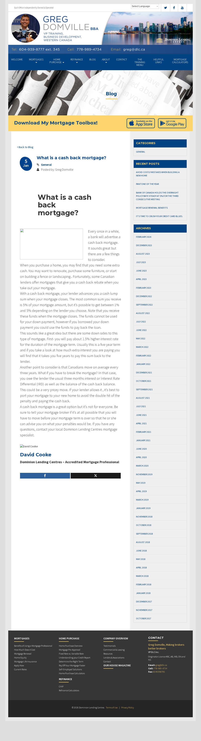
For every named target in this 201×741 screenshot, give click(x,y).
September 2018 (144, 533)
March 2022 (142, 346)
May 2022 (140, 338)
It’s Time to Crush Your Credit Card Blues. (159, 216)
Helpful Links (158, 61)
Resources (107, 653)
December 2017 (144, 601)
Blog (92, 59)
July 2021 (141, 406)
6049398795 (159, 671)
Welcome (17, 59)
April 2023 (141, 279)
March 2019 (142, 499)
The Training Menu (139, 62)
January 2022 (143, 364)
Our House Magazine (117, 665)
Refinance (76, 59)
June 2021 (141, 414)
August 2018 (143, 542)
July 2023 (141, 262)
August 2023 (143, 253)
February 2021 (143, 431)
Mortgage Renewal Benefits (152, 207)
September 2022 (144, 304)
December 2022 (144, 296)
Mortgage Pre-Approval (69, 649)
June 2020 (141, 448)
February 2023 (143, 287)
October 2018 (143, 525)
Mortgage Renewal (22, 653)
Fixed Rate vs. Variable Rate (71, 653)
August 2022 (143, 313)
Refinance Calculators (69, 690)
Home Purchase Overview (70, 645)
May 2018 (140, 559)
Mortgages (36, 59)
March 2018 (142, 575)
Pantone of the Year (147, 183)
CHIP (61, 686)
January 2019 (143, 508)
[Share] (45, 476)
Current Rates (20, 669)
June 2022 (141, 330)
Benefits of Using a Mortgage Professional (33, 645)
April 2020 (141, 457)
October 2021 (143, 380)
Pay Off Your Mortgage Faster (72, 665)
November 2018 (144, 516)
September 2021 (144, 389)
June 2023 (141, 270)
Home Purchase (55, 61)
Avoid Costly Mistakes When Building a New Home (158, 174)
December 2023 (144, 245)
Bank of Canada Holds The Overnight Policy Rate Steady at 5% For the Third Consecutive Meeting (157, 196)
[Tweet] (96, 476)
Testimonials (109, 645)
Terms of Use (112, 707)
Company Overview (115, 638)
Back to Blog (25, 147)
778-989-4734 (160, 668)
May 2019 (140, 482)
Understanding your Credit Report (74, 657)
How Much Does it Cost (24, 649)
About (106, 59)
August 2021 (143, 397)
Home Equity (20, 657)
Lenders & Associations (113, 657)
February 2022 (143, 355)
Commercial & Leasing (114, 649)
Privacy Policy (127, 707)
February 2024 (143, 236)
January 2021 (143, 440)
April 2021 (141, 423)
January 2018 (143, 593)
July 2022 (141, 321)
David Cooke (35, 454)
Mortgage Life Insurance (25, 661)
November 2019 (144, 474)
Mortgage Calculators (180, 61)
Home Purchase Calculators (72, 673)
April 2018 (141, 567)
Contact (121, 59)
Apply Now (19, 665)
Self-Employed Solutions (70, 669)
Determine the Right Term (71, 661)
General (46, 165)
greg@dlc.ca (161, 665)
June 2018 (141, 550)
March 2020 (142, 465)
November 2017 (144, 609)
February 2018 (143, 584)
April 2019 (141, 491)
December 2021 (144, 372)
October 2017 (143, 618)
